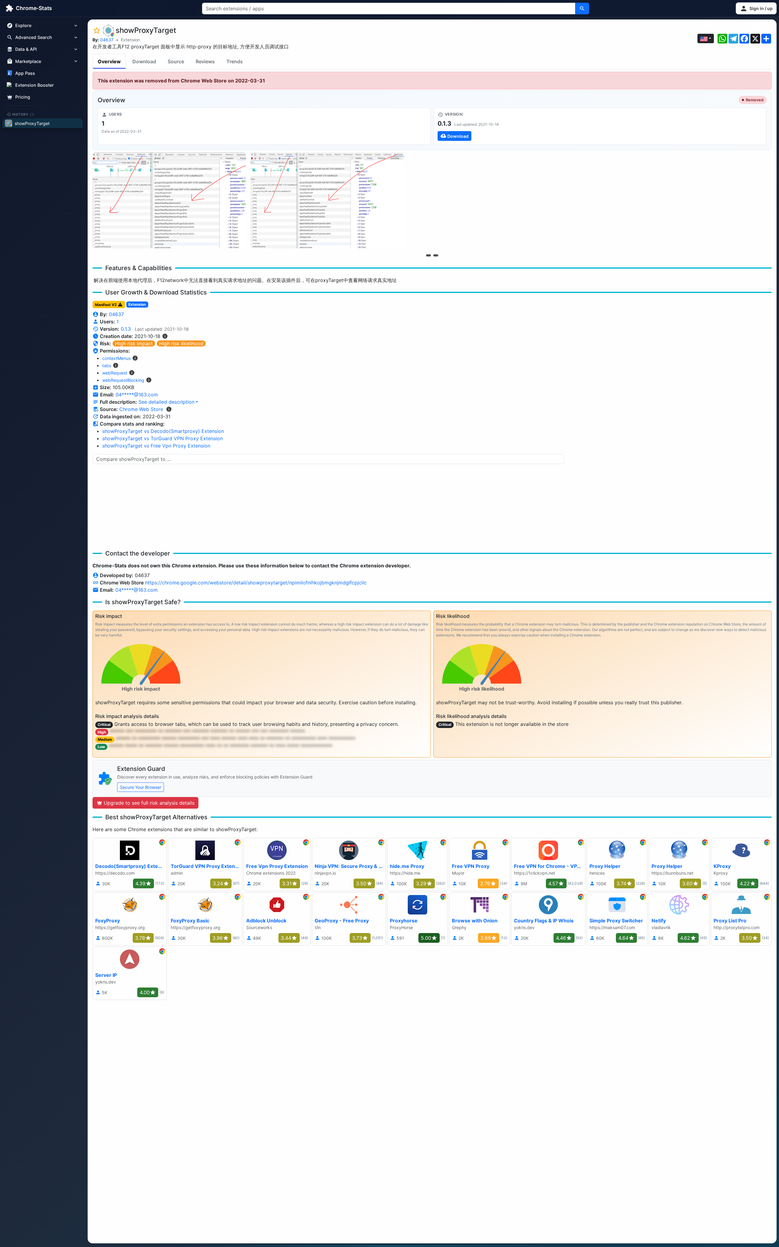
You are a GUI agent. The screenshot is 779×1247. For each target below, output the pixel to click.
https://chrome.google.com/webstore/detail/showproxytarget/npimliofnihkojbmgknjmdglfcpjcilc (256, 583)
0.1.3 (126, 329)
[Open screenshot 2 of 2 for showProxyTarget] (327, 200)
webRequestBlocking (123, 380)
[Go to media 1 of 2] (428, 255)
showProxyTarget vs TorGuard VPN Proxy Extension (162, 438)
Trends (234, 61)
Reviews (205, 61)
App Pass (25, 73)
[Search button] (582, 8)
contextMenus (116, 358)
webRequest (114, 372)
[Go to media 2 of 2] (435, 255)
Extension (130, 39)
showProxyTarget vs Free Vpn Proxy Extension (156, 446)
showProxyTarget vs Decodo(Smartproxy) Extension (163, 431)
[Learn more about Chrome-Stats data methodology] (169, 409)
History (23, 114)
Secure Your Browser (140, 787)
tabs (106, 365)
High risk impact (134, 343)
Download (144, 61)
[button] (756, 8)
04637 (107, 39)
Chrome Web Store (141, 409)
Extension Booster (34, 85)
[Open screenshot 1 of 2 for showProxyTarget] (169, 200)
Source (176, 61)
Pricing (22, 96)
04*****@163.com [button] (137, 395)
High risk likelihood (181, 343)
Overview (109, 61)
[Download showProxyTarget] (600, 126)
